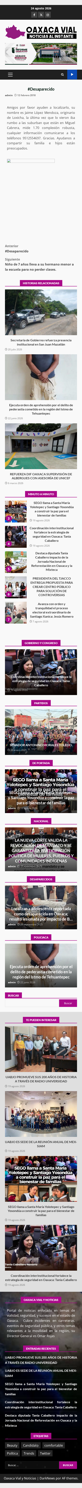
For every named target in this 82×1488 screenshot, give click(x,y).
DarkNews (47, 1478)
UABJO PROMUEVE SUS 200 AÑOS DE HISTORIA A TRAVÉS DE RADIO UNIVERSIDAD (16, 613)
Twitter (45, 1453)
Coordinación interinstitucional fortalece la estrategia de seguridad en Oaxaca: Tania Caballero (16, 511)
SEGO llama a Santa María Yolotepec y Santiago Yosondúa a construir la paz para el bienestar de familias (41, 1179)
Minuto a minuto (72, 74)
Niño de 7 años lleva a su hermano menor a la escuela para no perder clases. (39, 264)
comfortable (53, 1445)
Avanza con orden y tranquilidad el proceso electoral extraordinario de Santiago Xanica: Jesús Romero (16, 587)
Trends (29, 1453)
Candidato (31, 1445)
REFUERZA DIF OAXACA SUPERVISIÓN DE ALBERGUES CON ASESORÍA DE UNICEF (41, 446)
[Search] (62, 74)
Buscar (13, 995)
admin (9, 95)
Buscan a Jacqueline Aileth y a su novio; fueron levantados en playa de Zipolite (41, 913)
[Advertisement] (41, 53)
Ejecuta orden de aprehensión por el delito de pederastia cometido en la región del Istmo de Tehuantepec (41, 377)
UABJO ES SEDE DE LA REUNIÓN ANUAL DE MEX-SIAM (41, 1114)
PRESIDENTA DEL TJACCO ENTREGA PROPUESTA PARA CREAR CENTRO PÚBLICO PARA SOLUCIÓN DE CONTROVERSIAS (16, 562)
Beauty (12, 1445)
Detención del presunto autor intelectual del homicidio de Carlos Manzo (41, 855)
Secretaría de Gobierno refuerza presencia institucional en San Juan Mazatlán (41, 312)
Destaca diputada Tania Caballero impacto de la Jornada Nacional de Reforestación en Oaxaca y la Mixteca (16, 537)
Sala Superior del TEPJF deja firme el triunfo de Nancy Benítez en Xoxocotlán (41, 743)
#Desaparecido (16, 248)
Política (12, 1453)
